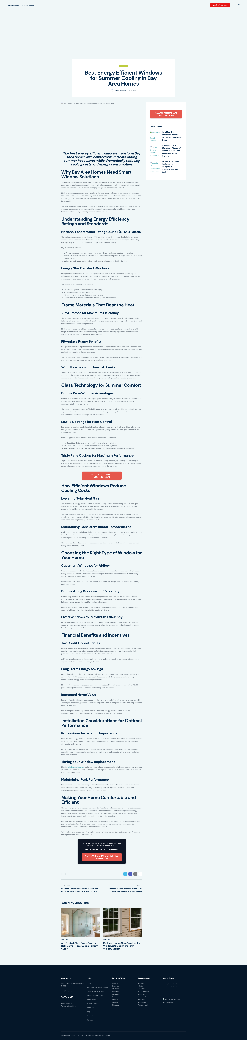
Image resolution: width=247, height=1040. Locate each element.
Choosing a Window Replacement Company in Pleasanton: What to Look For (170, 166)
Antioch (115, 999)
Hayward (115, 994)
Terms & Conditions (68, 1006)
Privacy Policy (66, 1003)
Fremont (115, 991)
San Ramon (142, 1002)
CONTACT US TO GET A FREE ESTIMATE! (101, 857)
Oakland (115, 983)
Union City (141, 999)
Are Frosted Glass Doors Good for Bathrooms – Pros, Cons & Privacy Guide (79, 946)
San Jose (141, 983)
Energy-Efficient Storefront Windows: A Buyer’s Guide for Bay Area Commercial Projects (171, 150)
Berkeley (115, 986)
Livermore (116, 997)
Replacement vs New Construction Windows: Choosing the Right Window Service (121, 946)
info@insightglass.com (69, 991)
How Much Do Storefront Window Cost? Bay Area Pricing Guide (171, 136)
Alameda (115, 989)
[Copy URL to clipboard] (140, 874)
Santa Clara (142, 994)
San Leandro (142, 997)
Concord (115, 1002)
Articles (123, 66)
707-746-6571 (102, 475)
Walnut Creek (143, 1005)
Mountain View (143, 991)
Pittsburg (115, 1005)
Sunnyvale (141, 989)
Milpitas (140, 986)
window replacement (76, 767)
